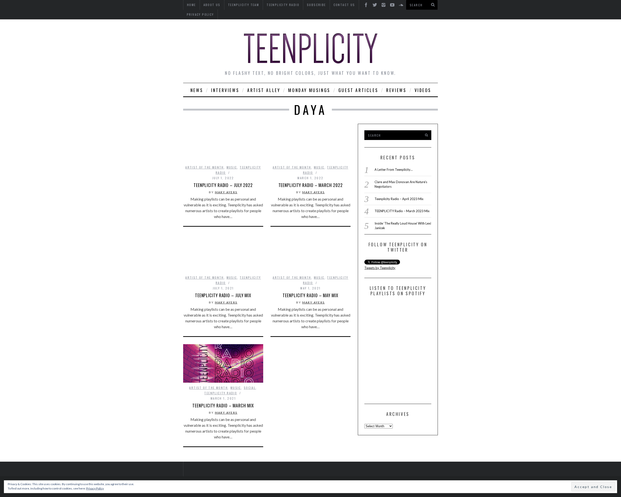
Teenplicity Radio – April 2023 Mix (399, 199)
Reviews (396, 90)
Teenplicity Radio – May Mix (310, 295)
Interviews (225, 90)
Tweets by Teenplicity (379, 268)
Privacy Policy (200, 14)
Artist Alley (263, 90)
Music (232, 167)
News (196, 90)
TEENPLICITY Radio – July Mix (223, 295)
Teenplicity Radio (220, 393)
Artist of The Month (204, 167)
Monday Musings (309, 90)
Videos (423, 90)
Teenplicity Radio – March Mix (223, 405)
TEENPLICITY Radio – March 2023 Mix (402, 211)
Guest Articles (358, 90)
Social (250, 388)
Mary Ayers (226, 192)
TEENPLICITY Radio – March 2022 (310, 185)
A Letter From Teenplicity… (394, 169)
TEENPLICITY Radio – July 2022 (223, 185)
